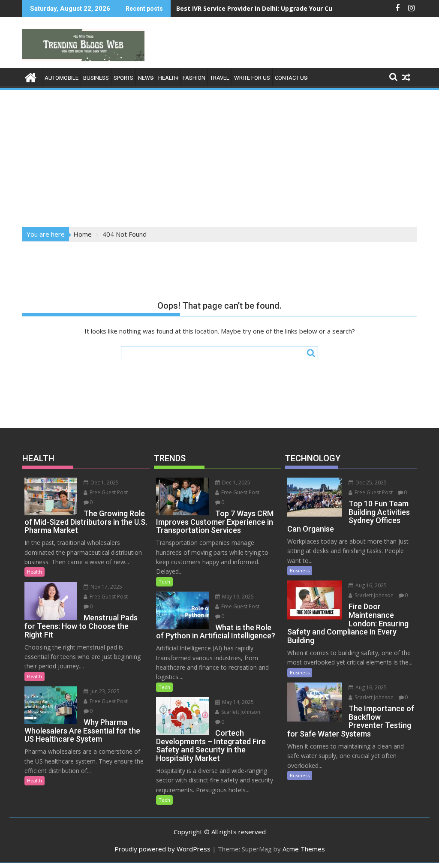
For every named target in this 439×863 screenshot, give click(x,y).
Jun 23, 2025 (104, 691)
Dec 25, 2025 (370, 482)
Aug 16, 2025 (370, 585)
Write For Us (252, 78)
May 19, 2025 (237, 596)
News (145, 78)
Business (96, 78)
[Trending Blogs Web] (30, 76)
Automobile (61, 78)
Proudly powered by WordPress (162, 849)
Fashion (194, 78)
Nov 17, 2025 (105, 586)
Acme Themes (304, 849)
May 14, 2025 (237, 702)
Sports (123, 78)
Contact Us (291, 78)
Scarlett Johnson (240, 712)
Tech (164, 581)
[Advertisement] (219, 156)
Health (168, 78)
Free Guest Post (108, 492)
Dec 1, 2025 (104, 482)
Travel (219, 78)
